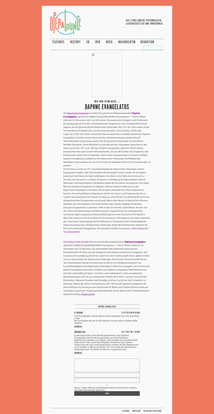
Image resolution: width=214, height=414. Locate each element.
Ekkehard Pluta (79, 332)
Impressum (136, 411)
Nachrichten (127, 42)
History (76, 42)
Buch (110, 42)
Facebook (125, 411)
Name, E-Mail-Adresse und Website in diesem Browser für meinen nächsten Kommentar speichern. (105, 388)
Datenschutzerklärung (152, 411)
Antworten (78, 326)
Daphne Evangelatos (107, 306)
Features (58, 42)
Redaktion (147, 42)
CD (88, 42)
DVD (98, 42)
